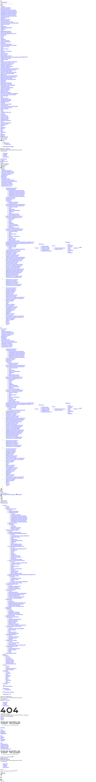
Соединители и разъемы (13, 642)
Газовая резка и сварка (16, 578)
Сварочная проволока (16, 514)
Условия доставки (4, 745)
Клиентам (3, 727)
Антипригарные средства (14, 648)
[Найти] (2, 5)
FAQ (2, 742)
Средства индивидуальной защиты (16, 628)
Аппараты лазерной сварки (14, 586)
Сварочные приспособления (14, 619)
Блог (2, 735)
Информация (3, 733)
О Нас (2, 730)
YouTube (5, 155)
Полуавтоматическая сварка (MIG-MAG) (20, 535)
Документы (3, 739)
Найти (2, 773)
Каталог (7, 507)
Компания (8, 673)
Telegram (5, 154)
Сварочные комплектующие (14, 532)
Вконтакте (5, 153)
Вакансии (3, 732)
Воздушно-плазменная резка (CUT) (19, 548)
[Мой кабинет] (1, 490)
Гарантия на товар (5, 746)
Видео (2, 738)
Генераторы (11, 610)
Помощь (2, 740)
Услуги (7, 667)
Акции (2, 718)
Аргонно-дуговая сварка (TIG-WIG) (19, 562)
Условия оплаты (4, 744)
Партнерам (3, 731)
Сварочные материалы (13, 511)
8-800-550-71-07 (4, 136)
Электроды (13, 526)
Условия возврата (4, 747)
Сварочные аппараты (13, 592)
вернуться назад (4, 716)
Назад (8, 506)
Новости (2, 737)
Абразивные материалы (13, 636)
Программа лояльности (6, 748)
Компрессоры (11, 601)
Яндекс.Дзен (6, 156)
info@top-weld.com (6, 148)
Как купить (8, 657)
